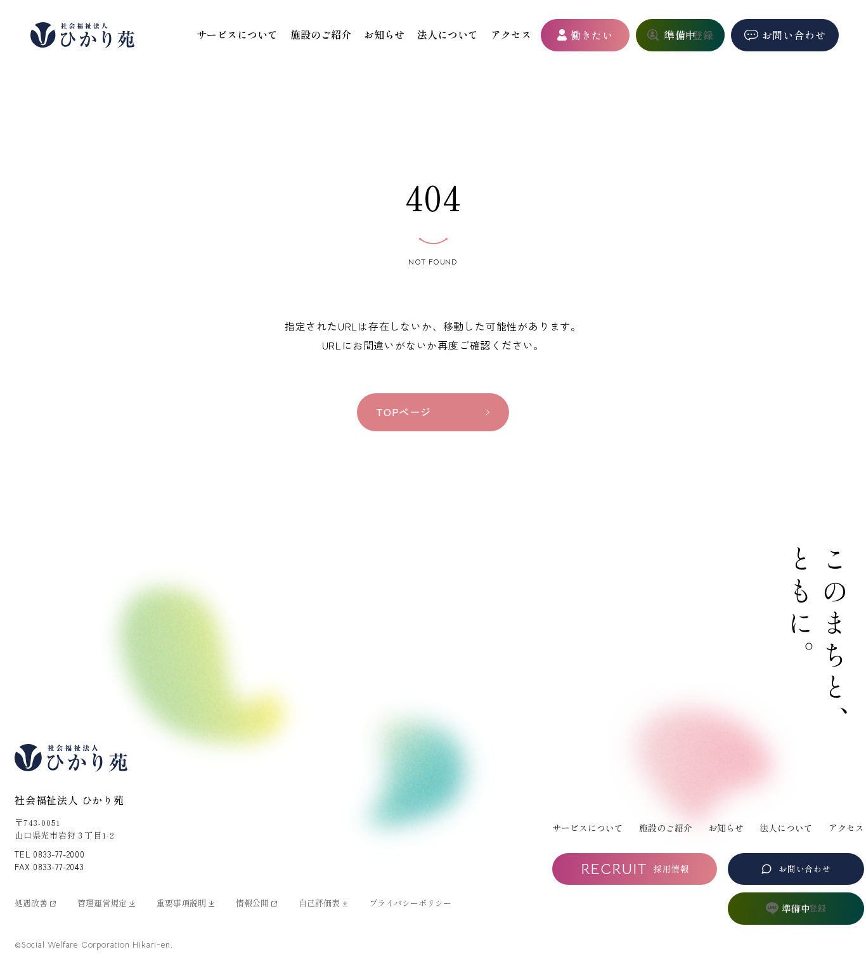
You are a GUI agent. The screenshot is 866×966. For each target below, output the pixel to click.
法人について (447, 34)
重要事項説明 (181, 903)
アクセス (511, 34)
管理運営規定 (102, 903)
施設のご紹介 (320, 34)
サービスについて (237, 34)
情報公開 (252, 903)
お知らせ (384, 34)
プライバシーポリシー (410, 903)
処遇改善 (31, 903)
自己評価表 (319, 903)
